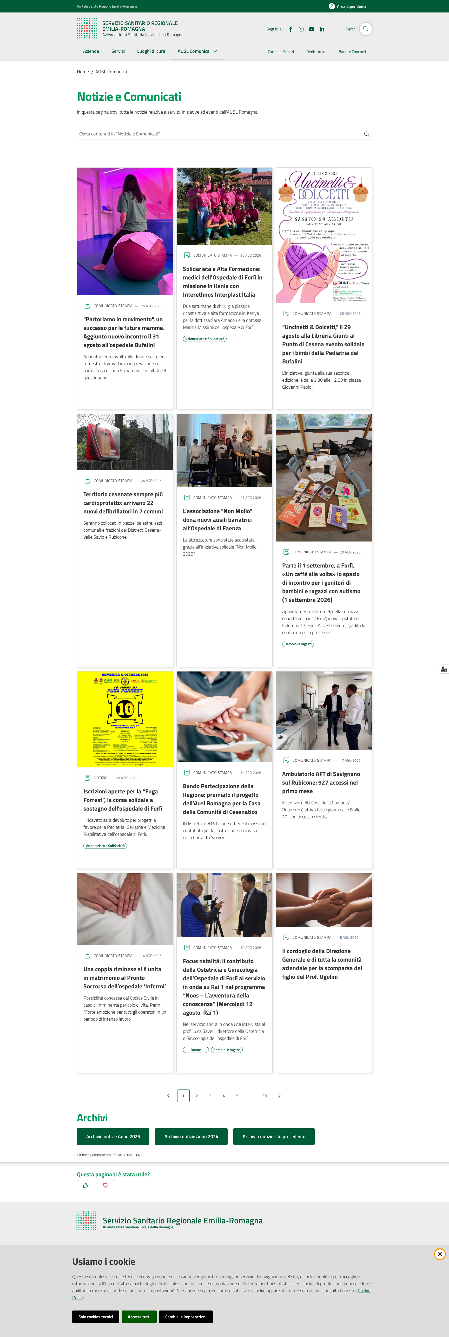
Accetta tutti (139, 1317)
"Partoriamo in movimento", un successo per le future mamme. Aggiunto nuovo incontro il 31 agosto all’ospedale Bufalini (123, 331)
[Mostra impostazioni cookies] (444, 669)
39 (264, 1096)
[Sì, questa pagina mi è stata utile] (85, 1185)
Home (83, 71)
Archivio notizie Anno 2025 (113, 1136)
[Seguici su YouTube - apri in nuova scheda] (309, 28)
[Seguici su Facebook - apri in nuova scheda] (288, 28)
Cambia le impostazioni (186, 1317)
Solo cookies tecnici (95, 1317)
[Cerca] (365, 134)
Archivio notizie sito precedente (274, 1136)
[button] (366, 29)
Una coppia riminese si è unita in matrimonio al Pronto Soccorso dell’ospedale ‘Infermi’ (124, 977)
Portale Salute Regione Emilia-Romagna (107, 6)
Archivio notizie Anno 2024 (191, 1136)
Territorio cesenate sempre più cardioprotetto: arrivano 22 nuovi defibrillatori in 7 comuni (123, 502)
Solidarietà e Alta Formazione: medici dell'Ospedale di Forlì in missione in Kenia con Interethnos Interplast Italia (222, 281)
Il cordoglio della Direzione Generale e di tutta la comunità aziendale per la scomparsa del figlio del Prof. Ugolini (322, 963)
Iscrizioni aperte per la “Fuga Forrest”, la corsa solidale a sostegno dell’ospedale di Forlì (122, 799)
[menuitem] (91, 52)
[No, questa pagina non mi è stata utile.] (105, 1185)
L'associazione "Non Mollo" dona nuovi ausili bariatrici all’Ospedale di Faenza (217, 519)
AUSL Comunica (111, 71)
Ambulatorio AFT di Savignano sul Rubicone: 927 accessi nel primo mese (321, 782)
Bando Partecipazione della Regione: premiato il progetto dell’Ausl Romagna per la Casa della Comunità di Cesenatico (222, 798)
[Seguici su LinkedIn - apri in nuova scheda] (320, 28)
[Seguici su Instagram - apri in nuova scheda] (299, 28)
